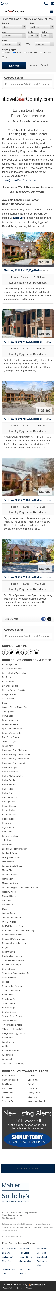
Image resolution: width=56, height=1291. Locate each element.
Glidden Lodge (9, 741)
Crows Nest (7, 715)
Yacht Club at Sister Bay (13, 1063)
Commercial (31, 52)
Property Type (9, 49)
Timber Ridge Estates (12, 1024)
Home (7, 52)
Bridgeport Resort (10, 694)
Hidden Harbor (9, 810)
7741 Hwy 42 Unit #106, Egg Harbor (29, 577)
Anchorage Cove (9, 664)
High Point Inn (8, 827)
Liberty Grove (34, 1092)
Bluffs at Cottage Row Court (14, 690)
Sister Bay (32, 1096)
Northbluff (6, 900)
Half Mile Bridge (9, 767)
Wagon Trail (7, 1037)
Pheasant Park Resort (12, 934)
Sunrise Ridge (8, 1007)
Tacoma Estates (9, 1020)
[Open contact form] (52, 3)
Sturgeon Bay (8, 1101)
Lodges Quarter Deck (12, 865)
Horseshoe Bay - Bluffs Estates (16, 754)
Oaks (4, 908)
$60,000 (45, 568)
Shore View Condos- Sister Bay (16, 973)
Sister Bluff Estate (10, 977)
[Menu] (51, 11)
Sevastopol (7, 1096)
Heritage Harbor (9, 797)
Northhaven (7, 904)
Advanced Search (39, 65)
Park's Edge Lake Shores (13, 926)
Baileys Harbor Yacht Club (14, 672)
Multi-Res (46, 52)
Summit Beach (8, 1003)
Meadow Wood (9, 891)
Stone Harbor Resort (11, 990)
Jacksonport (7, 1092)
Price (4, 40)
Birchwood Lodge (10, 685)
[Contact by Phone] (46, 3)
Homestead (7, 831)
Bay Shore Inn (8, 681)
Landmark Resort (10, 853)
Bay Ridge (6, 677)
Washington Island (36, 1101)
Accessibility (8, 1288)
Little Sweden (8, 861)
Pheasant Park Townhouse (14, 938)
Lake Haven (7, 844)
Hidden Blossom (9, 805)
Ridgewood (7, 947)
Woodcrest (7, 1059)
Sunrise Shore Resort (12, 1016)
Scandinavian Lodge (11, 964)
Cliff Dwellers (8, 698)
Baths (44, 31)
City (32, 23)
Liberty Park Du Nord (11, 857)
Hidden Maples (9, 814)
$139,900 (44, 410)
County (5, 23)
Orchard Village (9, 921)
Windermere (7, 1054)
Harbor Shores (9, 784)
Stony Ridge (7, 994)
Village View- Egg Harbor (13, 1033)
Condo (18, 52)
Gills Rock (32, 1088)
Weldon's (6, 1046)
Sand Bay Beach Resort (13, 960)
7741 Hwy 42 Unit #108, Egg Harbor (29, 341)
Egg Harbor (7, 1084)
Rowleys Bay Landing (12, 956)
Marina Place (8, 870)
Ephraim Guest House (12, 728)
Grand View (7, 745)
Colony (5, 702)
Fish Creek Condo (10, 737)
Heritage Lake (8, 801)
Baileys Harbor (9, 1075)
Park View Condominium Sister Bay (18, 930)
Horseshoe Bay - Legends (14, 762)
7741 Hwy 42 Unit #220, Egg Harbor (29, 270)
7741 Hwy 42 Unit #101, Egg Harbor (29, 500)
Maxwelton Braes (10, 883)
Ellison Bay (33, 1079)
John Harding (8, 840)
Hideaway (6, 823)
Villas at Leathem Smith (13, 1029)
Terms (19, 1288)
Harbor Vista (7, 788)
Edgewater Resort (10, 724)
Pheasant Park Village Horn (14, 943)
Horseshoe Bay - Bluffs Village (15, 758)
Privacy (29, 1288)
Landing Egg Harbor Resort (14, 848)
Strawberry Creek (10, 998)
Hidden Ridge (8, 818)
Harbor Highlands (10, 771)
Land (6, 57)
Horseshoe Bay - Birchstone (15, 750)
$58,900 (45, 333)
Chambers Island (10, 1079)
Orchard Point (8, 913)
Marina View (7, 878)
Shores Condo (8, 968)
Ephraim (32, 1084)
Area (4, 31)
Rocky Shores (8, 951)
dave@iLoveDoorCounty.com (19, 180)
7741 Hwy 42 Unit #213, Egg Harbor (29, 418)
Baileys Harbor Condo (12, 668)
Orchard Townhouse (11, 917)
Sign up (18, 218)
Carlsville (32, 1075)
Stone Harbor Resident (12, 986)
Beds (30, 31)
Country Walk (8, 711)
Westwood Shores (10, 1050)
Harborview (7, 793)
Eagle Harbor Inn (10, 720)
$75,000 (45, 262)
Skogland (6, 981)
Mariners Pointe (9, 874)
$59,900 (45, 491)
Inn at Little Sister (10, 835)
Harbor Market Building (12, 775)
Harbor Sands (8, 780)
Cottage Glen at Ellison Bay (14, 707)
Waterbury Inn (8, 1041)
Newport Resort (9, 896)
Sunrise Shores (9, 1011)
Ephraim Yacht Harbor (12, 732)
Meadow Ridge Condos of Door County (20, 887)
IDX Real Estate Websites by (15, 1284)
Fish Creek (7, 1088)
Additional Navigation (28, 1168)
